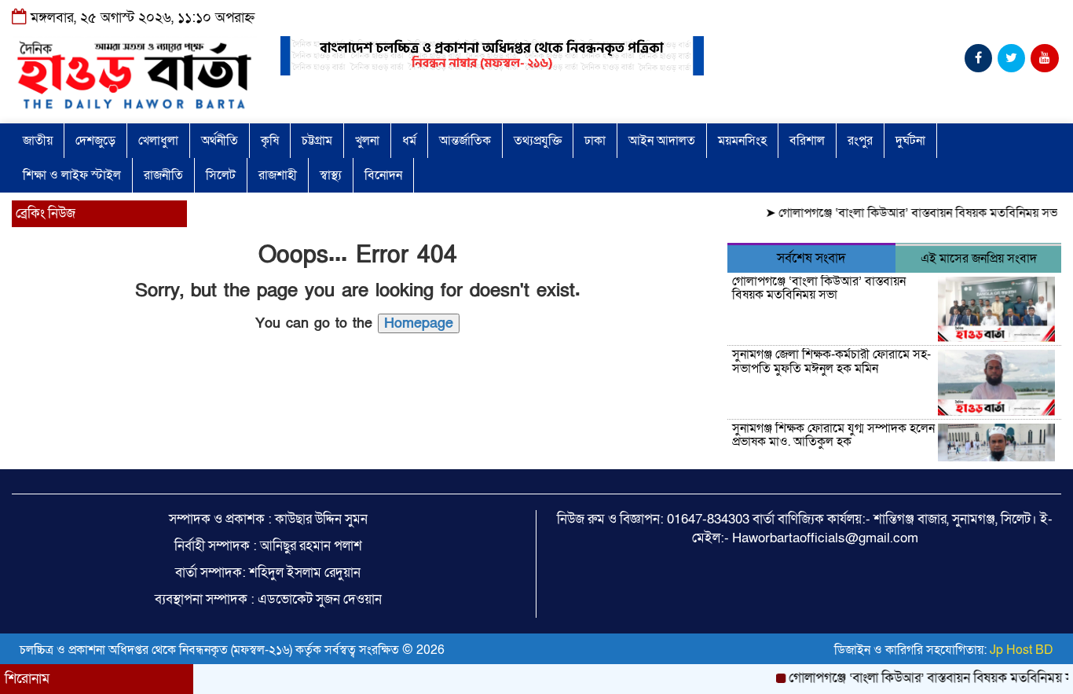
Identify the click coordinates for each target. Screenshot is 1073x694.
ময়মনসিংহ (742, 140)
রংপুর (860, 140)
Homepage (418, 323)
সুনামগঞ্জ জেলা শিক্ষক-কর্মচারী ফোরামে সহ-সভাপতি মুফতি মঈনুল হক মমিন (831, 361)
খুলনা (367, 140)
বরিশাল (807, 140)
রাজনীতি (163, 175)
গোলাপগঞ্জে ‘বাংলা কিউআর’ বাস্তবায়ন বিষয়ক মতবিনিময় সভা (911, 213)
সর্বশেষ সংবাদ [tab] (811, 258)
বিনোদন (383, 175)
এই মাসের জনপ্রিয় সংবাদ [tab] (979, 258)
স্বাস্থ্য (331, 175)
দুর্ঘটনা (910, 140)
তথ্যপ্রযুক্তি (538, 140)
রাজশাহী (277, 175)
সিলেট (221, 175)
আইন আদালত (661, 140)
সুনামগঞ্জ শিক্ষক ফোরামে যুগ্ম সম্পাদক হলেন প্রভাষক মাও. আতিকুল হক (833, 435)
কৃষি (270, 140)
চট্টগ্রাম (317, 140)
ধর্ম (409, 140)
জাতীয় (38, 140)
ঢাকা (595, 140)
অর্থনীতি (219, 140)
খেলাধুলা (158, 140)
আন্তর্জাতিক (465, 140)
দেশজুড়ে (95, 140)
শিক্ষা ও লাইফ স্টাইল (72, 175)
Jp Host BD (1021, 650)
